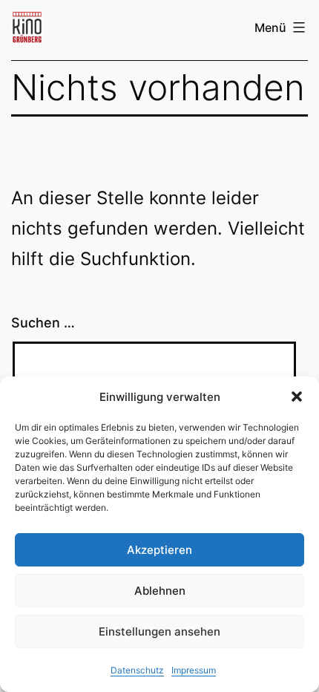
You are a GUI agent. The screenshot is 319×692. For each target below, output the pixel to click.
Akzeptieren (159, 550)
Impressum (193, 670)
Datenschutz (137, 670)
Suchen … (43, 322)
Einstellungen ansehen (159, 631)
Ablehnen (159, 591)
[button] (296, 396)
